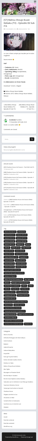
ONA (7, 289)
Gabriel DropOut (21, 254)
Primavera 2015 (10, 292)
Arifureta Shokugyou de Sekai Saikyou (14, 338)
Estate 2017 (16, 247)
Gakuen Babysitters (11, 257)
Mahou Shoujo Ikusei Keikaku (14, 91)
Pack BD (15, 289)
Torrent (13, 86)
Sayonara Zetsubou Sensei (12, 308)
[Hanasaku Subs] (19, 9)
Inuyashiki (23, 257)
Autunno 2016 (9, 93)
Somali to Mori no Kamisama (13, 320)
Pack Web (24, 289)
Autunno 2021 (9, 244)
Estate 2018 (26, 247)
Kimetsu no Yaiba (10, 276)
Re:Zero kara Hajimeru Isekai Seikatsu (16, 301)
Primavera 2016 (22, 292)
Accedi (5, 417)
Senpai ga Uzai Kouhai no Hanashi (15, 311)
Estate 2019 (9, 251)
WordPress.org (8, 426)
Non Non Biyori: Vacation (12, 285)
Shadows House (10, 314)
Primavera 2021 (10, 298)
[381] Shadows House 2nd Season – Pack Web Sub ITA (19, 167)
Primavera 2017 (10, 295)
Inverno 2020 (9, 266)
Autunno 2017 (21, 238)
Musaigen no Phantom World (20, 282)
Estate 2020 (20, 251)
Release (6, 96)
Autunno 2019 (21, 241)
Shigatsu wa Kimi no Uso (25, 314)
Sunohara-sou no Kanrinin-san (13, 324)
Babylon (20, 244)
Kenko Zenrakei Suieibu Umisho (14, 273)
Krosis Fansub (21, 82)
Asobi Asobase (9, 235)
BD (28, 244)
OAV (31, 285)
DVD (7, 247)
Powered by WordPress (12, 437)
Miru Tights (29, 279)
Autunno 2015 (21, 235)
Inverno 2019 (21, 263)
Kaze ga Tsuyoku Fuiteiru (12, 270)
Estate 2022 (9, 254)
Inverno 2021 (21, 266)
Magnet (19, 86)
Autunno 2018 (9, 241)
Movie (7, 282)
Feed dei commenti (9, 423)
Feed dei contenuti (9, 420)
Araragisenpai (22, 29)
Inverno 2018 (9, 263)
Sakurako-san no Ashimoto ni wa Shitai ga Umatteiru (18, 382)
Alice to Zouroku (10, 231)
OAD (24, 285)
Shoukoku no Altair (10, 317)
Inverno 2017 (20, 260)
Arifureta (21, 231)
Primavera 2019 (23, 295)
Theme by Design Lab (27, 437)
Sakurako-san (19, 305)
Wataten (28, 324)
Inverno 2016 (9, 260)
